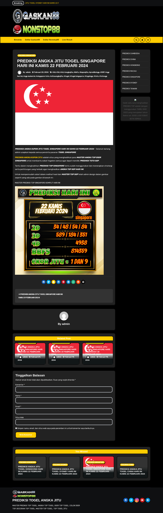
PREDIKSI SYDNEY (129, 83)
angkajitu (69, 72)
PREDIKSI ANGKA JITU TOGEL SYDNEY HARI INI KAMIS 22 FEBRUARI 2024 (64, 471)
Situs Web (19, 417)
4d (62, 72)
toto (97, 76)
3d (58, 72)
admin (28, 72)
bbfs (77, 72)
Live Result (67, 40)
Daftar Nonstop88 (51, 40)
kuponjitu (84, 72)
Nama (18, 396)
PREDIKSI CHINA (129, 59)
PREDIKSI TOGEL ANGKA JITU (36, 500)
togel (67, 76)
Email (18, 406)
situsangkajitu (57, 76)
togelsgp (89, 76)
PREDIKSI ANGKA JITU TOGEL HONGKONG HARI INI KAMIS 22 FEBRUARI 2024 (30, 470)
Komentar (20, 385)
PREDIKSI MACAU (129, 71)
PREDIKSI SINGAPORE (26, 55)
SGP (103, 72)
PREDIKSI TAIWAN (129, 89)
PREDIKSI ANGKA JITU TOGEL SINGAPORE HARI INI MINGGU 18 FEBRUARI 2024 (97, 350)
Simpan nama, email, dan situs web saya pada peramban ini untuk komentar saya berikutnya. (56, 428)
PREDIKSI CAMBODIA (131, 53)
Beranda (18, 40)
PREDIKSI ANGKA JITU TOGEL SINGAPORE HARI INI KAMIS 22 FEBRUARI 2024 (61, 63)
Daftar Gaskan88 (32, 40)
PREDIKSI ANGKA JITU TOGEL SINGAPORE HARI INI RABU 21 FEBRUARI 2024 (30, 350)
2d (55, 72)
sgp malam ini (30, 76)
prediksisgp (94, 72)
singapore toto (43, 76)
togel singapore (77, 76)
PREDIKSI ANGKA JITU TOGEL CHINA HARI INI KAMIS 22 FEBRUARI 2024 (132, 471)
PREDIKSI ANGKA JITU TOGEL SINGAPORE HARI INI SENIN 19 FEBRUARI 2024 (63, 350)
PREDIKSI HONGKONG (131, 65)
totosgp (103, 76)
